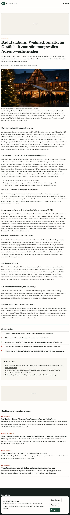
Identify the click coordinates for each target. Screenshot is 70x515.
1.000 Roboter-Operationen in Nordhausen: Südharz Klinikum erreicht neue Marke (30, 347)
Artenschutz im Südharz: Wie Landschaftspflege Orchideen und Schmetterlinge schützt (32, 351)
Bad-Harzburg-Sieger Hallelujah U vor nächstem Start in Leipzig (24, 453)
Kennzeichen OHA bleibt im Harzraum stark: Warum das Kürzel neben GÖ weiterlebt (31, 342)
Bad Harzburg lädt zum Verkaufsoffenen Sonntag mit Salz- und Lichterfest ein (28, 419)
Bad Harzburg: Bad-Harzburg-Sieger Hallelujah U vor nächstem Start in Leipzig (30, 375)
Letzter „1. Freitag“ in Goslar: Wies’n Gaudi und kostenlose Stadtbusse (27, 333)
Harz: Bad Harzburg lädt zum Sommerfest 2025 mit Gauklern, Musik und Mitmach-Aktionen (34, 436)
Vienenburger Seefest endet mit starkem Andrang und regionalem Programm (28, 468)
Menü (67, 3)
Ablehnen (54, 505)
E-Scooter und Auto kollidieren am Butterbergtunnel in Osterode (25, 338)
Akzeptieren (55, 510)
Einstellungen (55, 500)
